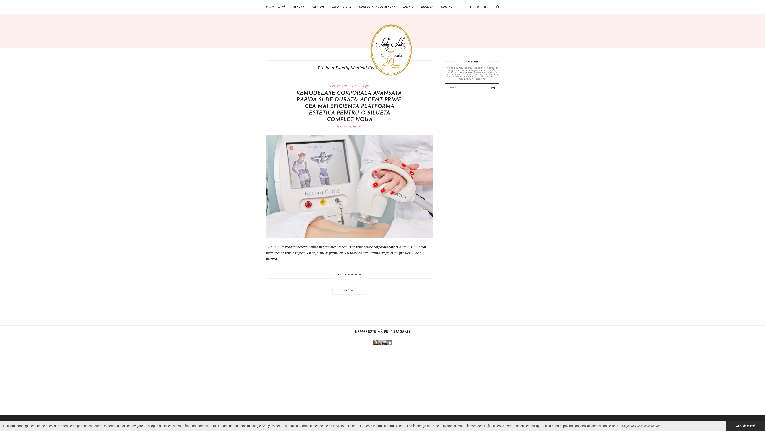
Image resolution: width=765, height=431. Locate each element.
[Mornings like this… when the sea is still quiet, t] (389, 342)
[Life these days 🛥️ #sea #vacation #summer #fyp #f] (384, 342)
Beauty (298, 7)
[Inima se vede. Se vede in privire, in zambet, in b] (380, 342)
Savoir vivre (341, 7)
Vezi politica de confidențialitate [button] (640, 426)
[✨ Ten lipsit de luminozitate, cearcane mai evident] (375, 342)
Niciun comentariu (349, 274)
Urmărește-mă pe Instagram (382, 331)
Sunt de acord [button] (745, 426)
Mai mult (350, 290)
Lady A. (408, 7)
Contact (447, 7)
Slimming (356, 127)
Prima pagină (276, 7)
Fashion (318, 7)
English (427, 7)
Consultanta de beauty (377, 7)
